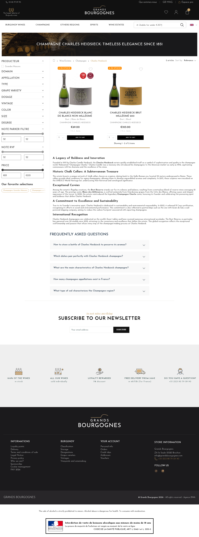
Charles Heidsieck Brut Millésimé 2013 (126, 114)
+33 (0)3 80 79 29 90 (180, 382)
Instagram (156, 471)
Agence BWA (189, 497)
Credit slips (106, 452)
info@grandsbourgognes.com (168, 456)
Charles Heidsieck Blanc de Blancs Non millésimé (75, 114)
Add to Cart (80, 137)
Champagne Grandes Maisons (15, 190)
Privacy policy (17, 458)
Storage (64, 449)
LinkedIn (163, 471)
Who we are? (17, 461)
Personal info (107, 446)
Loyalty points (17, 446)
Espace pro (187, 2)
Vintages (65, 458)
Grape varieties (68, 455)
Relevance (188, 61)
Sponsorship (16, 464)
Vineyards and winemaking (73, 461)
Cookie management (20, 467)
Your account (110, 441)
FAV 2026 (15, 470)
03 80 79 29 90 (15, 2)
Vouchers (105, 458)
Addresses (105, 455)
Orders (104, 449)
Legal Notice (17, 455)
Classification (67, 446)
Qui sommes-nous (148, 2)
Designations (67, 452)
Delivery (14, 449)
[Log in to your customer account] (176, 12)
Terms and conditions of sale (24, 452)
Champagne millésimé (40, 190)
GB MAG (167, 2)
